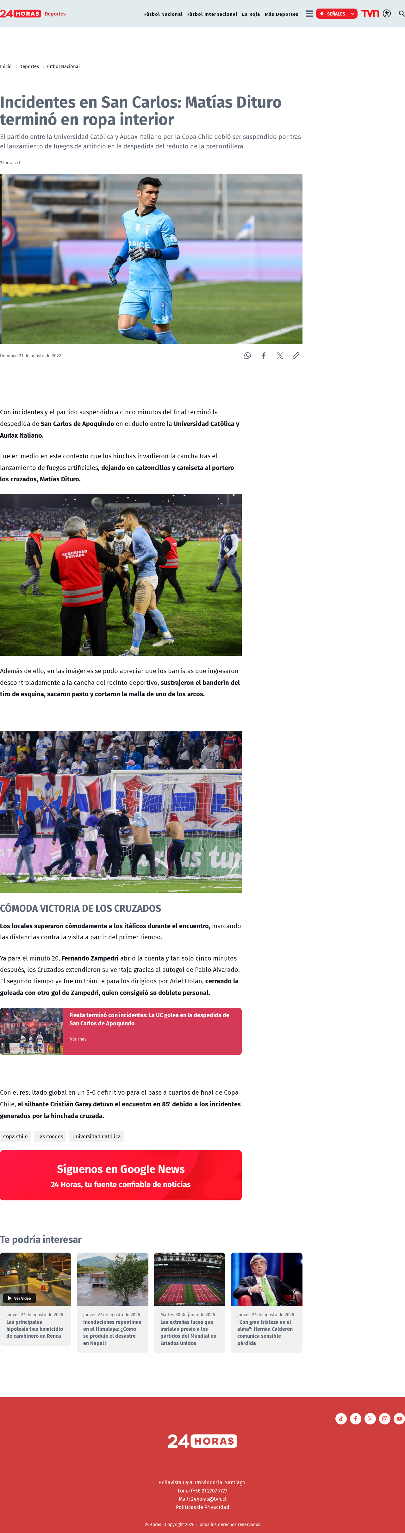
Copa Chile (15, 1136)
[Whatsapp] (247, 355)
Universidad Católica (96, 1136)
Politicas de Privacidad (202, 1507)
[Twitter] (279, 355)
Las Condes (50, 1136)
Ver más (78, 1039)
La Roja (251, 13)
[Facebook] (263, 355)
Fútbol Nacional (163, 13)
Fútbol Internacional (212, 13)
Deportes (29, 66)
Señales (336, 13)
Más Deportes (281, 13)
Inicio (6, 66)
